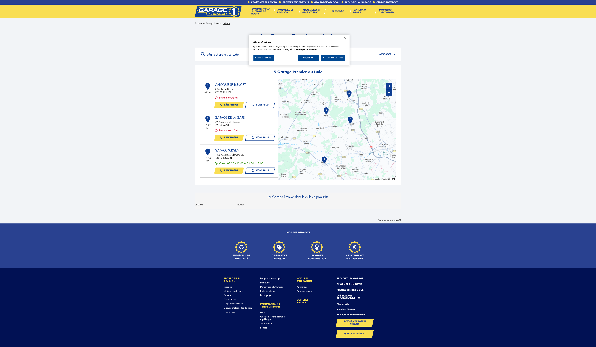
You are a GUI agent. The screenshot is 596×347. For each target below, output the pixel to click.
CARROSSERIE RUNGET (230, 84)
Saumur (240, 205)
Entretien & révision (232, 279)
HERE (393, 179)
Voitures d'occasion (304, 279)
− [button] (389, 92)
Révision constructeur (233, 291)
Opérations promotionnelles (348, 297)
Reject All (308, 58)
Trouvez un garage (350, 278)
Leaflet (377, 179)
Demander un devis (349, 284)
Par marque (302, 287)
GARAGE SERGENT (228, 150)
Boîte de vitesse (267, 291)
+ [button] (389, 86)
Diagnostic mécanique (270, 278)
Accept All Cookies (333, 58)
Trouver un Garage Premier (208, 23)
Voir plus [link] (262, 105)
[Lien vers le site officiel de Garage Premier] (218, 11)
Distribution (265, 283)
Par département (304, 291)
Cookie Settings (264, 58)
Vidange (228, 287)
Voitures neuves (302, 301)
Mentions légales (346, 309)
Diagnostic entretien (233, 304)
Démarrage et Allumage (271, 287)
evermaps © (395, 220)
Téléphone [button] (231, 105)
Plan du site (343, 304)
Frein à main (229, 312)
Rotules (263, 328)
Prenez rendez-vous (350, 290)
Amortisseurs (266, 323)
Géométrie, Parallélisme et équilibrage (272, 318)
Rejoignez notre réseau (354, 322)
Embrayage (265, 295)
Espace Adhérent (354, 334)
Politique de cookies (306, 49)
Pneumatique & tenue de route (270, 305)
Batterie (227, 295)
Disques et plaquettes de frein (238, 308)
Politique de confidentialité (351, 314)
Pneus (262, 312)
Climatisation (230, 299)
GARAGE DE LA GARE (230, 117)
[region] (299, 50)
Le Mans (199, 205)
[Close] (345, 38)
